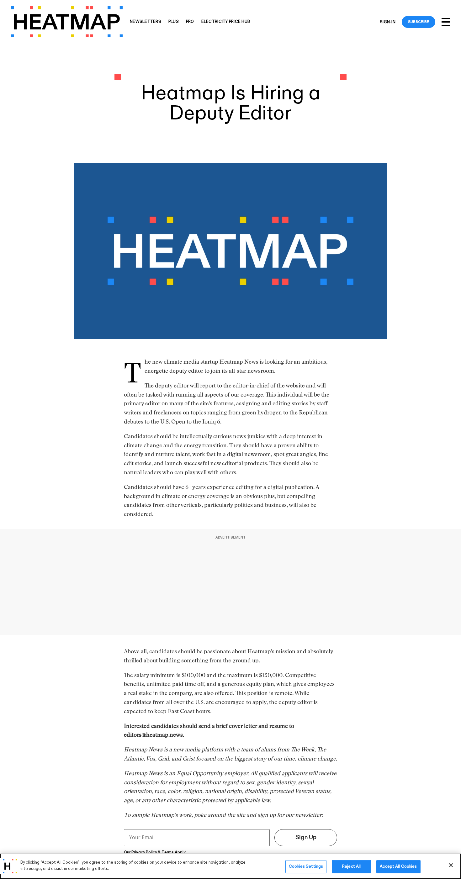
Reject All (351, 866)
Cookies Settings (306, 866)
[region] (230, 866)
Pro (190, 21)
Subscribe (418, 21)
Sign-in (387, 22)
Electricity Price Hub (225, 21)
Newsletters (145, 21)
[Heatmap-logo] (67, 21)
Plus (173, 21)
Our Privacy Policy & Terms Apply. (155, 852)
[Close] (451, 865)
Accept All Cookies (398, 866)
